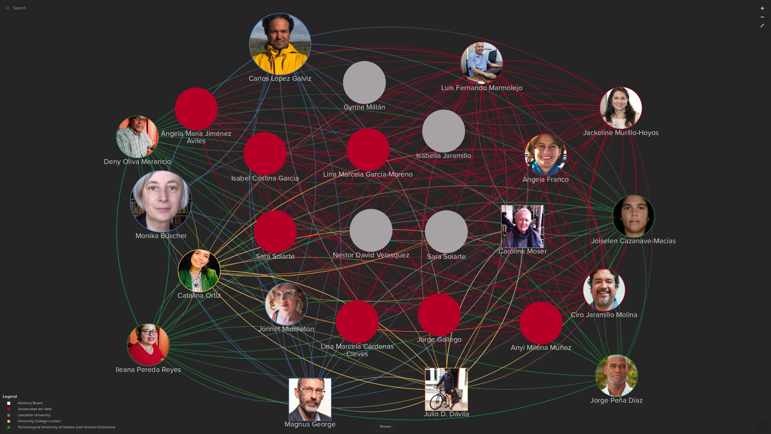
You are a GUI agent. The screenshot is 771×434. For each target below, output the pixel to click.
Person (385, 426)
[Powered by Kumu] (762, 424)
